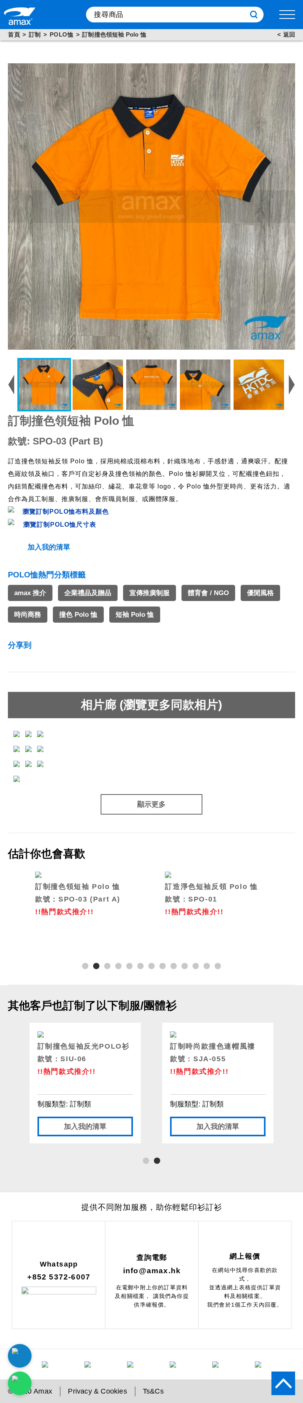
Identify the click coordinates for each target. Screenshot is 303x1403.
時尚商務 (27, 614)
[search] (254, 14)
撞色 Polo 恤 (78, 614)
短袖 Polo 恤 (135, 614)
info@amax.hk (152, 1271)
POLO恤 (62, 34)
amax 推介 (30, 593)
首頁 (14, 34)
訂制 (35, 34)
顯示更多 (151, 804)
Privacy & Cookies (97, 1391)
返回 (289, 34)
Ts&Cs (153, 1391)
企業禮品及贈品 (87, 593)
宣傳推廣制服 (149, 593)
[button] (85, 966)
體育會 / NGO (208, 593)
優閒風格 (260, 593)
